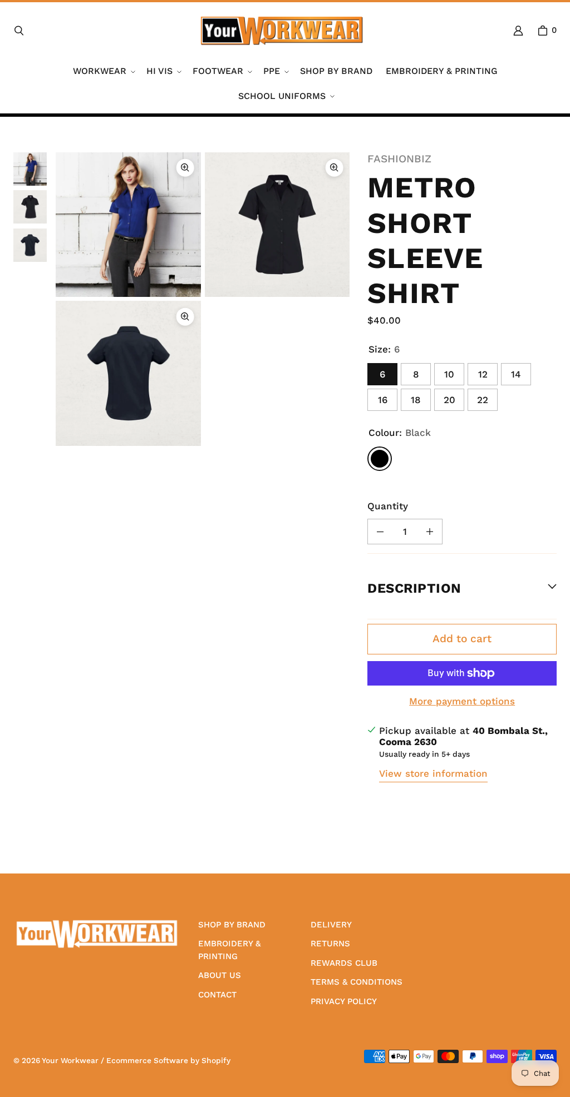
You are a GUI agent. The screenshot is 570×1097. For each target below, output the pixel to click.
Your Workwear (70, 1060)
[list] (203, 299)
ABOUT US (219, 975)
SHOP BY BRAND (232, 925)
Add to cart (462, 638)
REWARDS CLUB (344, 963)
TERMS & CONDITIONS (356, 982)
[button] (103, 71)
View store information (433, 773)
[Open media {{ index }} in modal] (128, 224)
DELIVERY (331, 925)
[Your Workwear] (281, 30)
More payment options (462, 701)
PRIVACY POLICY (344, 1001)
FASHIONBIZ (399, 158)
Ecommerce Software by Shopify (168, 1060)
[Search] (19, 30)
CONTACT (217, 995)
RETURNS (330, 944)
